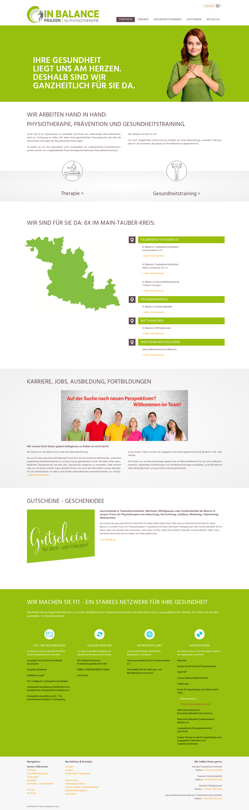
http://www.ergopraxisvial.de (196, 704)
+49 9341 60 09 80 (213, 770)
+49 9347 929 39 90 (212, 789)
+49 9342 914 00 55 (212, 799)
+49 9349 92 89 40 (213, 780)
